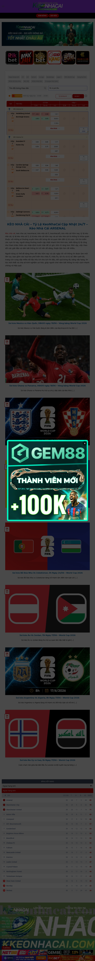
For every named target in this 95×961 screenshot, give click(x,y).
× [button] (85, 443)
